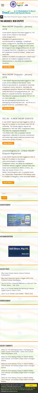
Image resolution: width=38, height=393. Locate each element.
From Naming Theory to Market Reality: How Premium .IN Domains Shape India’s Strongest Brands (18, 358)
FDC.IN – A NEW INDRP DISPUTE (17, 118)
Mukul (3, 350)
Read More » (8, 67)
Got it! (31, 385)
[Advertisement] (19, 325)
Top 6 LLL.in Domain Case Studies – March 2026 (17, 293)
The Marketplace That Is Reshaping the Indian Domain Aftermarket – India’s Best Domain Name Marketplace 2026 (17, 351)
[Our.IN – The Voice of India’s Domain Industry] (19, 3)
